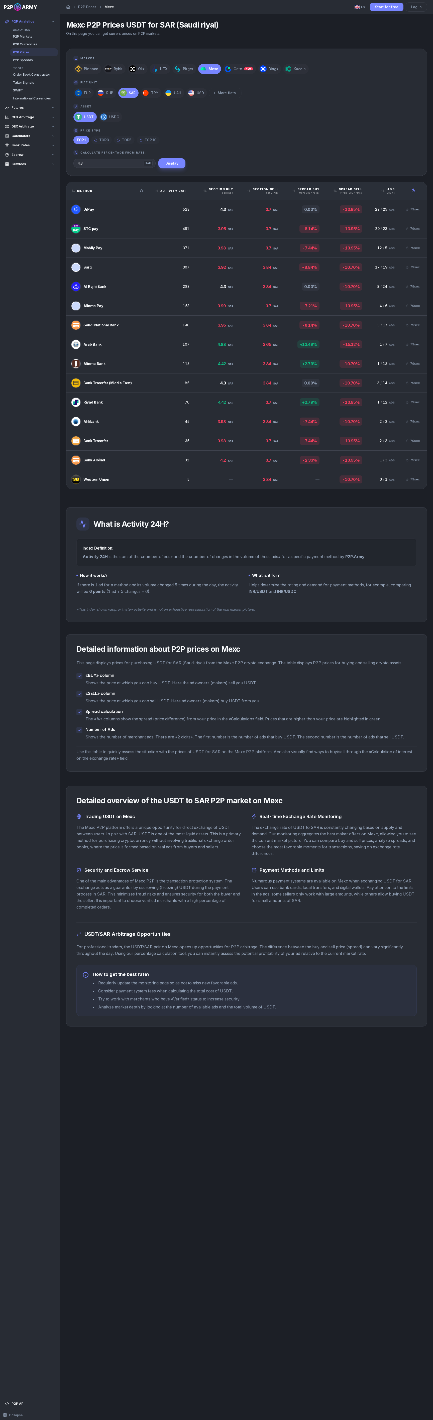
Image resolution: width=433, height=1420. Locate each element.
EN (363, 7)
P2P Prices (87, 7)
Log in (416, 7)
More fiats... (228, 93)
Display (171, 163)
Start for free (386, 7)
